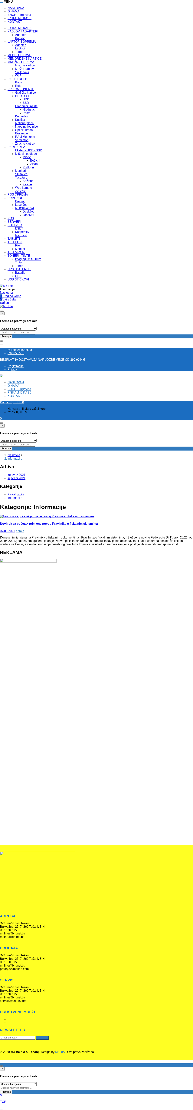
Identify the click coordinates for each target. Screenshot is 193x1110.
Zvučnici (20, 191)
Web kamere (23, 187)
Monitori (20, 170)
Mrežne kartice (25, 65)
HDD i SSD (23, 96)
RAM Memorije (25, 136)
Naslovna (6, 292)
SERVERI (14, 221)
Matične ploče (24, 123)
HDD (26, 99)
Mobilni (20, 248)
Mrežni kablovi (24, 68)
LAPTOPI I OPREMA (22, 41)
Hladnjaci (29, 109)
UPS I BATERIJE (19, 269)
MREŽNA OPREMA (21, 62)
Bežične (28, 181)
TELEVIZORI (16, 252)
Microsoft (21, 235)
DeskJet (28, 211)
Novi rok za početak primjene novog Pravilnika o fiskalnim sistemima (49, 523)
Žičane (27, 184)
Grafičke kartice (25, 92)
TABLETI (14, 238)
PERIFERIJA (16, 147)
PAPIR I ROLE (17, 79)
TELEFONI (15, 242)
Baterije (20, 272)
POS (11, 218)
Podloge (28, 167)
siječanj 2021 (16, 478)
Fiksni (19, 245)
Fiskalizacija (16, 494)
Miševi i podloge (26, 153)
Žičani (34, 164)
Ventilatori (21, 140)
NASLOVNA (16, 8)
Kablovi (20, 38)
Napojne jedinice (26, 126)
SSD (26, 102)
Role (18, 85)
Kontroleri (21, 116)
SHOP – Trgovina (19, 14)
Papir (18, 82)
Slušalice (21, 174)
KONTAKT (15, 21)
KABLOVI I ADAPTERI (23, 31)
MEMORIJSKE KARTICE (25, 58)
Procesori (21, 133)
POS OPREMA (18, 194)
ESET (19, 228)
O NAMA (13, 11)
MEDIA (60, 1052)
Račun (4, 302)
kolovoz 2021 (16, 474)
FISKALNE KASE (19, 18)
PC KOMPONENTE (21, 89)
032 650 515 (16, 353)
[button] (12, 402)
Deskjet (20, 201)
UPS (18, 276)
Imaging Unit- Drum (28, 259)
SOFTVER (15, 225)
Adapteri (20, 34)
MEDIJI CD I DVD (19, 55)
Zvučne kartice (25, 143)
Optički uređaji (24, 130)
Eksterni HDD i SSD (28, 150)
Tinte (18, 262)
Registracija (16, 366)
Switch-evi (22, 72)
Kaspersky (22, 231)
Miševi (27, 157)
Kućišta (20, 119)
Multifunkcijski (24, 208)
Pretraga (6, 336)
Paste (26, 113)
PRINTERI (15, 198)
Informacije (15, 497)
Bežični (35, 160)
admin (20, 531)
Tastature (21, 177)
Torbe (19, 51)
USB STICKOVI (18, 279)
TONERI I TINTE (19, 255)
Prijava (12, 369)
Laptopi (20, 48)
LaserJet (21, 204)
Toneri (19, 265)
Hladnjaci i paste (26, 106)
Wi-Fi (18, 75)
